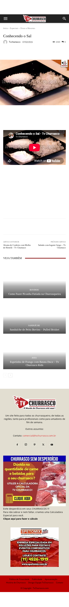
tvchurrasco (14, 42)
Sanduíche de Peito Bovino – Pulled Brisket (34, 329)
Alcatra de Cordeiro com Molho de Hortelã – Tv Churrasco (17, 246)
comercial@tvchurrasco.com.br (39, 435)
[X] (43, 445)
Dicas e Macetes (27, 28)
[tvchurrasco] (5, 42)
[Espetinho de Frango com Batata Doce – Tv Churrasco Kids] (34, 351)
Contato (59, 582)
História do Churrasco (16, 582)
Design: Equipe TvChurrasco (40, 582)
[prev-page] (5, 375)
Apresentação (51, 579)
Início (5, 28)
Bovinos (34, 290)
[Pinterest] (34, 445)
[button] (5, 18)
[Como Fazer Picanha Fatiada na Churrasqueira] (34, 280)
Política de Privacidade (19, 579)
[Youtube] (52, 445)
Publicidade (37, 579)
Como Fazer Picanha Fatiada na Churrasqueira (34, 293)
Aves (34, 358)
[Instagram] (26, 444)
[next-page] (10, 375)
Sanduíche (34, 325)
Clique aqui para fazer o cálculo (20, 518)
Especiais (14, 28)
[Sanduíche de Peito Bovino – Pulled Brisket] (34, 316)
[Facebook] (17, 445)
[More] (61, 52)
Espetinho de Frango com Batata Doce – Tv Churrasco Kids (34, 363)
